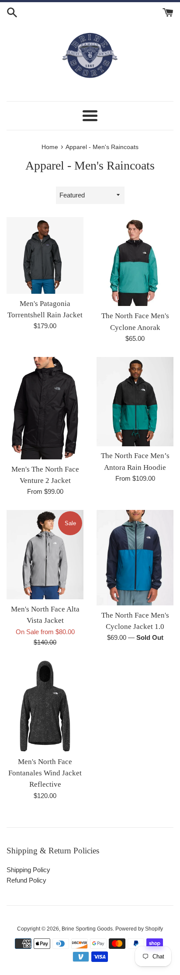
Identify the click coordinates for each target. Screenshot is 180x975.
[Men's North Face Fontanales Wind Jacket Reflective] (45, 706)
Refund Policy (26, 880)
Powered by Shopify (139, 929)
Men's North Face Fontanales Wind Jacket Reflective (45, 773)
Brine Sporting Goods (87, 929)
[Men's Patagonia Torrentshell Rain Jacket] (45, 255)
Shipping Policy (28, 869)
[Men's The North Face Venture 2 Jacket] (45, 408)
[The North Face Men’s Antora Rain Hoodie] (135, 401)
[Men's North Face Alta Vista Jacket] (45, 554)
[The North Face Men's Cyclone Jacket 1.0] (135, 557)
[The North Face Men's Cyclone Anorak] (135, 261)
